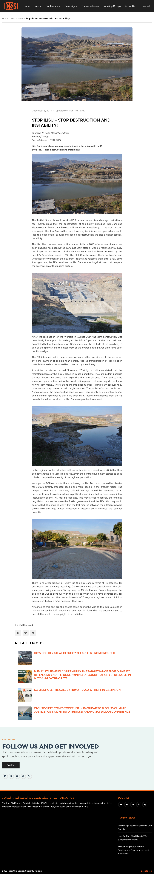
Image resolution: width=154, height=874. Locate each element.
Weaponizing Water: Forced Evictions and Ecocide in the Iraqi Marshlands (133, 850)
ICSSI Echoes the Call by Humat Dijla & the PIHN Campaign (77, 689)
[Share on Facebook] (18, 633)
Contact (10, 765)
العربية (146, 6)
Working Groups (112, 6)
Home (27, 6)
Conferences (53, 6)
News (37, 6)
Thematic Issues (90, 6)
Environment (17, 18)
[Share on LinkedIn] (33, 633)
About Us (130, 6)
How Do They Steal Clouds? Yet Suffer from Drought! (75, 653)
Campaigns (71, 6)
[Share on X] (26, 633)
